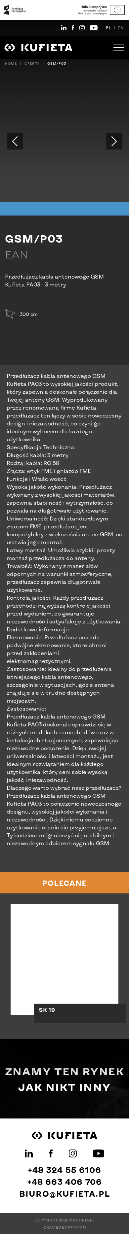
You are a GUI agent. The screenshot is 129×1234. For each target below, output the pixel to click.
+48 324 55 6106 (64, 1170)
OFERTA (32, 63)
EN (120, 27)
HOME (11, 63)
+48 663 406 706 (64, 1181)
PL (108, 27)
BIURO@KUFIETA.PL (64, 1193)
